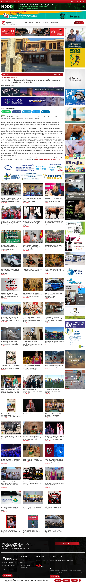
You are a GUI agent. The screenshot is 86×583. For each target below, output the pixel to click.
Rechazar (66, 580)
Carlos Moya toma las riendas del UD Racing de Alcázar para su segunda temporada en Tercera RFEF (32, 223)
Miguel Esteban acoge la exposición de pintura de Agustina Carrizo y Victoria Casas (11, 415)
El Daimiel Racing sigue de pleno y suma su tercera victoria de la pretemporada (10, 531)
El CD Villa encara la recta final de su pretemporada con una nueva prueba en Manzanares (53, 247)
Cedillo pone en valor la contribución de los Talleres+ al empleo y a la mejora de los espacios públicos (10, 484)
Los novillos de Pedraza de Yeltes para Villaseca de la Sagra (11, 437)
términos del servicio (53, 573)
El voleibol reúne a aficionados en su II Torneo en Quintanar (54, 366)
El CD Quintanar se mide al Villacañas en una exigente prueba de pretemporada (53, 507)
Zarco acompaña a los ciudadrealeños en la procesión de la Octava (32, 391)
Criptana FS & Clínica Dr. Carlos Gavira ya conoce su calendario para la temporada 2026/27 (54, 461)
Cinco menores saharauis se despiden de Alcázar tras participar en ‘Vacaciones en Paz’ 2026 (32, 319)
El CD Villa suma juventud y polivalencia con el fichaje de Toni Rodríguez (31, 531)
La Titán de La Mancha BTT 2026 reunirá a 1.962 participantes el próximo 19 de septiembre (32, 507)
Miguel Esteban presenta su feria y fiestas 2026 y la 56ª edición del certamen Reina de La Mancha (11, 200)
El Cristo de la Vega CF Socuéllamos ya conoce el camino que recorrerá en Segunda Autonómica (9, 247)
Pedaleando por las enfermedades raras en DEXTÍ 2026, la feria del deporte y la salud (10, 295)
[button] (29, 23)
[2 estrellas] (2, 108)
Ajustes (74, 580)
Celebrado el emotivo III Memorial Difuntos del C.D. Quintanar (52, 391)
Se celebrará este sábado (9, 77)
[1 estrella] (1, 108)
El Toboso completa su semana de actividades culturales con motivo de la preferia (32, 200)
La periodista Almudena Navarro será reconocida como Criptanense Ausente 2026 (54, 200)
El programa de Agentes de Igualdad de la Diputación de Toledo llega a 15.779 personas (10, 319)
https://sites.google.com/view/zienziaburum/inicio (47, 159)
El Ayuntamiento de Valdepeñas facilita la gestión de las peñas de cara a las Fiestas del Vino (10, 461)
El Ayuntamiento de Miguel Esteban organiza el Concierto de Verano (53, 531)
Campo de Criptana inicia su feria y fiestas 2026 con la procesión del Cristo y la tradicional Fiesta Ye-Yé (31, 367)
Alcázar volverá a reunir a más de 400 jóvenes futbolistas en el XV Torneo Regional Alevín (11, 222)
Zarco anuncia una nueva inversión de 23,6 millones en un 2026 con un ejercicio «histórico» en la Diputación (32, 247)
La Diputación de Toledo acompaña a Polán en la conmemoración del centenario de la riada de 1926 (32, 343)
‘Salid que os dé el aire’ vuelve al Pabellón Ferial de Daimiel (32, 270)
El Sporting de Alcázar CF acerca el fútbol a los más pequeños (54, 342)
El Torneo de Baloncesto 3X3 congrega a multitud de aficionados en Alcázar (53, 415)
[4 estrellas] (4, 108)
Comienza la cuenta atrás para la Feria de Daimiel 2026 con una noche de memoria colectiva (54, 438)
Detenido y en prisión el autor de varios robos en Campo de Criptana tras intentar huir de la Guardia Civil (10, 271)
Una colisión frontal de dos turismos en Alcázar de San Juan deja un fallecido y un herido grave (54, 319)
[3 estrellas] (3, 108)
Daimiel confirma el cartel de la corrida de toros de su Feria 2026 (32, 460)
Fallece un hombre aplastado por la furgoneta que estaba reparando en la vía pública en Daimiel (10, 508)
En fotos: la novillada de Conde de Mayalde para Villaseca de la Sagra (54, 222)
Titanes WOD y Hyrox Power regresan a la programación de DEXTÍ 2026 (32, 483)
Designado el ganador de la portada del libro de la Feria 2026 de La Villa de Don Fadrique (54, 271)
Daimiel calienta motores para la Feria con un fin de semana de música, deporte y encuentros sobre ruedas (10, 391)
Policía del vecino (28, 413)
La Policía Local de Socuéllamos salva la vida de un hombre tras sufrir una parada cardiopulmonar (54, 295)
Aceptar (58, 580)
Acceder (75, 360)
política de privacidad (63, 568)
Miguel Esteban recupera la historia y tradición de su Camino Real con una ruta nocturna (33, 295)
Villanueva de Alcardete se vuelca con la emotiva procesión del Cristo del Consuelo (32, 438)
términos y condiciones (75, 568)
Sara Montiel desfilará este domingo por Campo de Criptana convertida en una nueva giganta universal (54, 484)
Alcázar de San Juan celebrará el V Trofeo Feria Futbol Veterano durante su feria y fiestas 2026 (10, 367)
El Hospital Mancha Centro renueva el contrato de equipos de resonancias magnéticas (10, 343)
